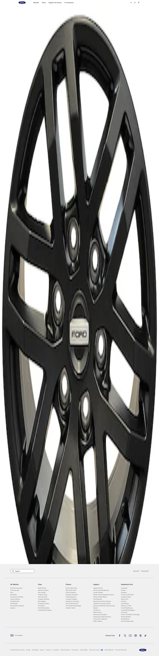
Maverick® (145, 571)
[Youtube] (130, 635)
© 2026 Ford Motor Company (17, 650)
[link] (28, 650)
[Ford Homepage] (142, 650)
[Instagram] (136, 635)
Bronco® (136, 571)
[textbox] (22, 571)
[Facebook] (120, 635)
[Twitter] (125, 635)
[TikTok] (145, 635)
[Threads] (140, 635)
